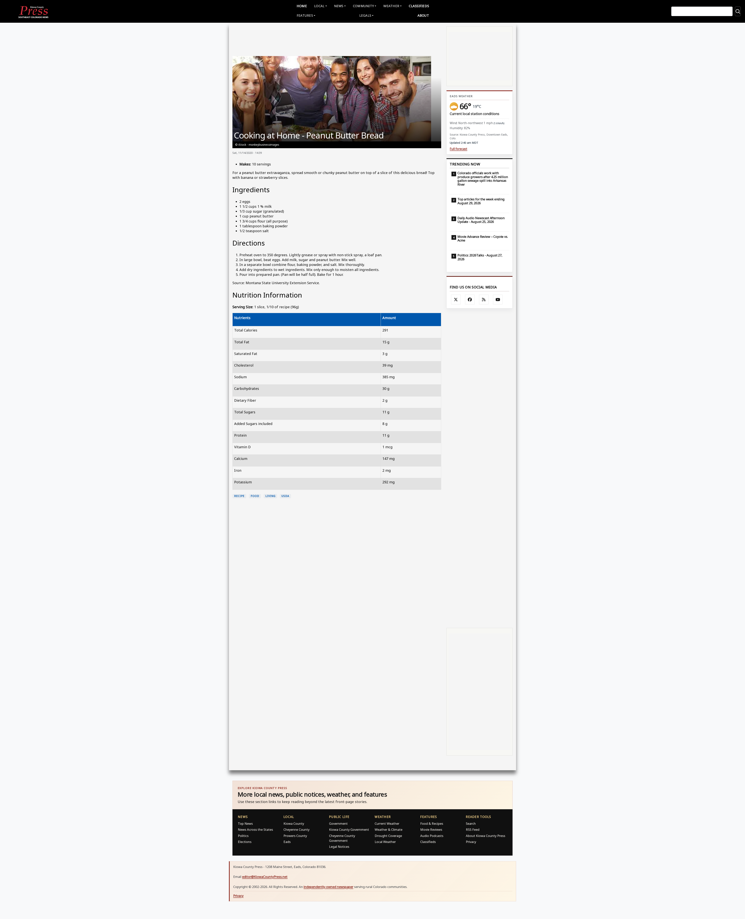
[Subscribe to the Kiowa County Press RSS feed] (484, 299)
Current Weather (387, 823)
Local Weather (385, 841)
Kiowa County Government (349, 829)
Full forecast (458, 149)
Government (338, 823)
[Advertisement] (479, 468)
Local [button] (319, 6)
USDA (285, 496)
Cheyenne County (296, 829)
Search (471, 823)
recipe (239, 496)
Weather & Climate (388, 829)
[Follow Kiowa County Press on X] (456, 299)
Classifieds (419, 6)
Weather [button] (391, 6)
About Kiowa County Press (485, 835)
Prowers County (295, 835)
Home (302, 6)
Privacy (471, 841)
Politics (243, 835)
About (423, 15)
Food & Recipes (431, 823)
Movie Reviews (431, 829)
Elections (244, 841)
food (255, 496)
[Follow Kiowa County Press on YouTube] (498, 299)
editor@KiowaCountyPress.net (265, 876)
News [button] (338, 6)
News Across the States (255, 829)
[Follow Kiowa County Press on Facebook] (470, 299)
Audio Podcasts (431, 835)
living (270, 496)
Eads (287, 841)
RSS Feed (472, 829)
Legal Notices (339, 846)
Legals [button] (365, 15)
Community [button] (363, 6)
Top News (245, 823)
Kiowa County (293, 823)
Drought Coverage (388, 835)
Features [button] (305, 15)
